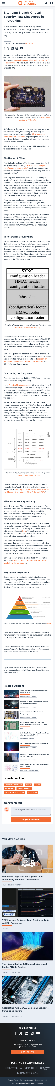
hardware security (13, 785)
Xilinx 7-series (24, 788)
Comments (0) (13, 802)
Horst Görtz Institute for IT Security (27, 327)
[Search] (46, 3)
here (24, 531)
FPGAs (37, 785)
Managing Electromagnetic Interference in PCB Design (34, 766)
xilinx (28, 785)
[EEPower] (30, 1068)
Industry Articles (11, 972)
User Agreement (41, 1080)
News (22, 728)
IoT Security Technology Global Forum (34, 743)
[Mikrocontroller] (27, 1073)
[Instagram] (32, 1033)
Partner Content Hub (29, 770)
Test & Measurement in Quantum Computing (31, 713)
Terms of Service (26, 1080)
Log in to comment (31, 819)
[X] (21, 1033)
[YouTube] (38, 1033)
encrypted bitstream (14, 792)
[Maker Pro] (45, 1068)
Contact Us (27, 1052)
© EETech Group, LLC (20, 1083)
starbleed (9, 788)
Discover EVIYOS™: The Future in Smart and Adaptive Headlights (34, 702)
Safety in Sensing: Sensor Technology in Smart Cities (34, 692)
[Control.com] (14, 1068)
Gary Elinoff (29, 43)
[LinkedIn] (26, 1033)
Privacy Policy (13, 1080)
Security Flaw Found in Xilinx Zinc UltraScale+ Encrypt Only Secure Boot (33, 723)
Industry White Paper (13, 1016)
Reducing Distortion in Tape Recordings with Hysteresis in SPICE (34, 734)
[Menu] (3, 3)
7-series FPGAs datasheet (20, 385)
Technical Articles (28, 739)
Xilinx (49, 623)
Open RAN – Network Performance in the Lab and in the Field (34, 755)
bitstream (32, 792)
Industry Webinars (28, 696)
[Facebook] (16, 1033)
